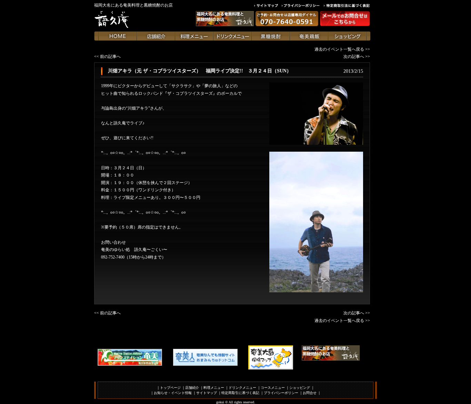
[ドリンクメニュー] (232, 36)
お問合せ (310, 393)
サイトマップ (206, 393)
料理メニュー (213, 388)
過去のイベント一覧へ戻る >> (342, 49)
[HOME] (118, 36)
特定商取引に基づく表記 (240, 393)
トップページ (170, 388)
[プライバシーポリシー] (303, 5)
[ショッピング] (347, 36)
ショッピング (299, 388)
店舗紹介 (192, 388)
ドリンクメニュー (242, 388)
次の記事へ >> (356, 56)
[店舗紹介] (156, 36)
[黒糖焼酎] (271, 36)
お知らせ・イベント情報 (173, 393)
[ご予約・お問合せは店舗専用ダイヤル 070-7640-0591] (286, 18)
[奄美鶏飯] (309, 36)
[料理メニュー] (194, 36)
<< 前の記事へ (107, 56)
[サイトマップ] (268, 5)
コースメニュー (273, 388)
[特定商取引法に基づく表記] (347, 5)
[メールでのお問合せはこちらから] (345, 18)
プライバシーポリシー (281, 393)
